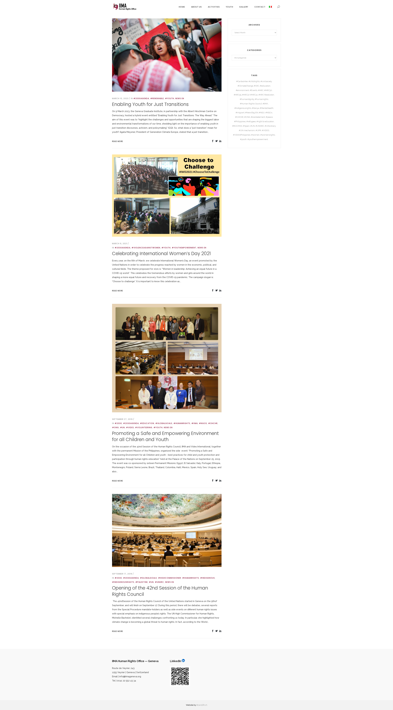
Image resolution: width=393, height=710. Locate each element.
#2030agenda (141, 98)
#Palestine (141, 582)
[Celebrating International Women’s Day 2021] (167, 195)
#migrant (240, 112)
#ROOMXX (237, 126)
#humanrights (181, 423)
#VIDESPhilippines (241, 135)
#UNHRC (159, 582)
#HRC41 (254, 95)
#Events (253, 90)
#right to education (265, 121)
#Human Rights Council (251, 104)
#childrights (254, 81)
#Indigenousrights (123, 582)
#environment (242, 90)
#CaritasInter (242, 81)
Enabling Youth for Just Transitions (150, 104)
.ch (205, 705)
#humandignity (247, 99)
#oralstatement (258, 117)
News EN (179, 98)
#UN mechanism (247, 130)
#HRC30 (268, 90)
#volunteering (143, 427)
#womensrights (267, 135)
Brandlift (200, 705)
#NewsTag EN (251, 112)
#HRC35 (237, 95)
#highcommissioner (169, 578)
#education (147, 423)
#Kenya (255, 108)
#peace (269, 117)
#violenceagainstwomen (146, 247)
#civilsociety (266, 81)
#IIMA (194, 423)
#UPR (258, 130)
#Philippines (240, 121)
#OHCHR (213, 423)
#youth (169, 98)
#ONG (115, 427)
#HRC (260, 90)
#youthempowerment (184, 247)
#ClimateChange (245, 86)
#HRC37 (245, 95)
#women (255, 135)
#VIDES (130, 427)
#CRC (256, 86)
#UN (122, 427)
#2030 (118, 423)
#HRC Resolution (266, 95)
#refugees (251, 121)
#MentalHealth (266, 108)
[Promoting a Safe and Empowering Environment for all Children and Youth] (167, 358)
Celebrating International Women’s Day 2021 (161, 253)
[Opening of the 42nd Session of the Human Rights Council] (167, 530)
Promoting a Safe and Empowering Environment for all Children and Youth (165, 436)
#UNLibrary (270, 126)
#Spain (246, 126)
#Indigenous (207, 578)
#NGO (262, 112)
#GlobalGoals (163, 423)
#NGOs (203, 423)
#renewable (157, 98)
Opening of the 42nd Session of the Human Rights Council (160, 591)
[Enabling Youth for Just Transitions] (167, 54)
